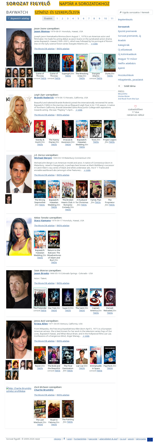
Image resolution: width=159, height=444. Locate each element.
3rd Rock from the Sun (128, 98)
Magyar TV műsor (127, 58)
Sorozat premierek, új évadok (129, 38)
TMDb (43, 78)
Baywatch (17, 12)
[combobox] (135, 12)
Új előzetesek (125, 49)
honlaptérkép (80, 438)
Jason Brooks (41, 273)
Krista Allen (41, 323)
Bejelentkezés (125, 19)
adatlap (20, 18)
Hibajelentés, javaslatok (130, 79)
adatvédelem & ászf (108, 438)
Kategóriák (123, 44)
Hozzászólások (126, 75)
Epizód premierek (127, 31)
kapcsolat (93, 438)
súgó (69, 438)
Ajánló (121, 67)
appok (131, 438)
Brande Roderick (44, 97)
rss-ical (123, 438)
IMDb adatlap (63, 48)
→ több (94, 44)
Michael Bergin (43, 157)
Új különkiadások (127, 54)
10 (105, 18)
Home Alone (123, 96)
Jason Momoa (42, 31)
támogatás (141, 438)
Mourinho (122, 93)
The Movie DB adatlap (44, 48)
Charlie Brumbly (44, 389)
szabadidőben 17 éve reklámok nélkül (135, 112)
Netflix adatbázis (127, 63)
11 (112, 18)
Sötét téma (129, 86)
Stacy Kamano (42, 220)
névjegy (57, 438)
